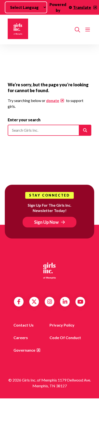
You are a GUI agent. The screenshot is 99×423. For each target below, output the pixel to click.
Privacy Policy (62, 325)
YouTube (80, 302)
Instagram (49, 302)
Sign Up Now (46, 222)
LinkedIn (65, 302)
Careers (20, 337)
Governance (24, 350)
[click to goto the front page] (49, 270)
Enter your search (24, 119)
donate (52, 100)
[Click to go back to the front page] (39, 30)
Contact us (23, 325)
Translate (82, 7)
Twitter (34, 302)
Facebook (19, 302)
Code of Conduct (65, 337)
